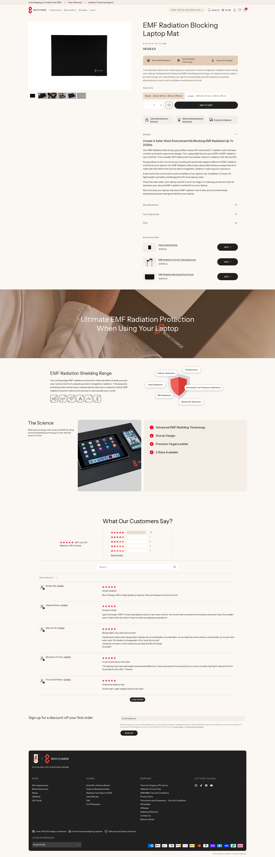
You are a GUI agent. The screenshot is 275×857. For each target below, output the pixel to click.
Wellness (36, 796)
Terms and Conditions (195, 727)
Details (147, 134)
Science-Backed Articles (97, 789)
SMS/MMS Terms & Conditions (154, 793)
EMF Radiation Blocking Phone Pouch (176, 274)
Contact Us (145, 815)
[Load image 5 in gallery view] (71, 96)
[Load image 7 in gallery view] (81, 96)
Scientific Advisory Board (98, 785)
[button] (55, 10)
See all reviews (117, 555)
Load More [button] (137, 699)
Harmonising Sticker (168, 245)
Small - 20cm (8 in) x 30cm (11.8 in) (163, 96)
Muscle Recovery (40, 789)
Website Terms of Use (150, 789)
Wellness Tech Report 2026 (99, 793)
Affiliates (144, 808)
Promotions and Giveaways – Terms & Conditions (163, 800)
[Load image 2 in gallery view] (42, 96)
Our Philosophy (93, 804)
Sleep (35, 793)
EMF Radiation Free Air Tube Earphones (177, 259)
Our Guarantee (151, 214)
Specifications (151, 204)
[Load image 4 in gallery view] (62, 96)
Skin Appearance (40, 785)
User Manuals (92, 796)
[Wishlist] (239, 10)
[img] (168, 587)
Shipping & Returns (149, 811)
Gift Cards (36, 800)
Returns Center (147, 819)
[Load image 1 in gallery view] (32, 96)
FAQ (88, 800)
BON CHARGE (225, 854)
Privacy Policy (178, 727)
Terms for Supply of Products (154, 785)
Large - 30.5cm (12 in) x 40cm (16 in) (206, 96)
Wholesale (145, 804)
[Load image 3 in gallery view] (52, 96)
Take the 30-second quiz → (187, 10)
